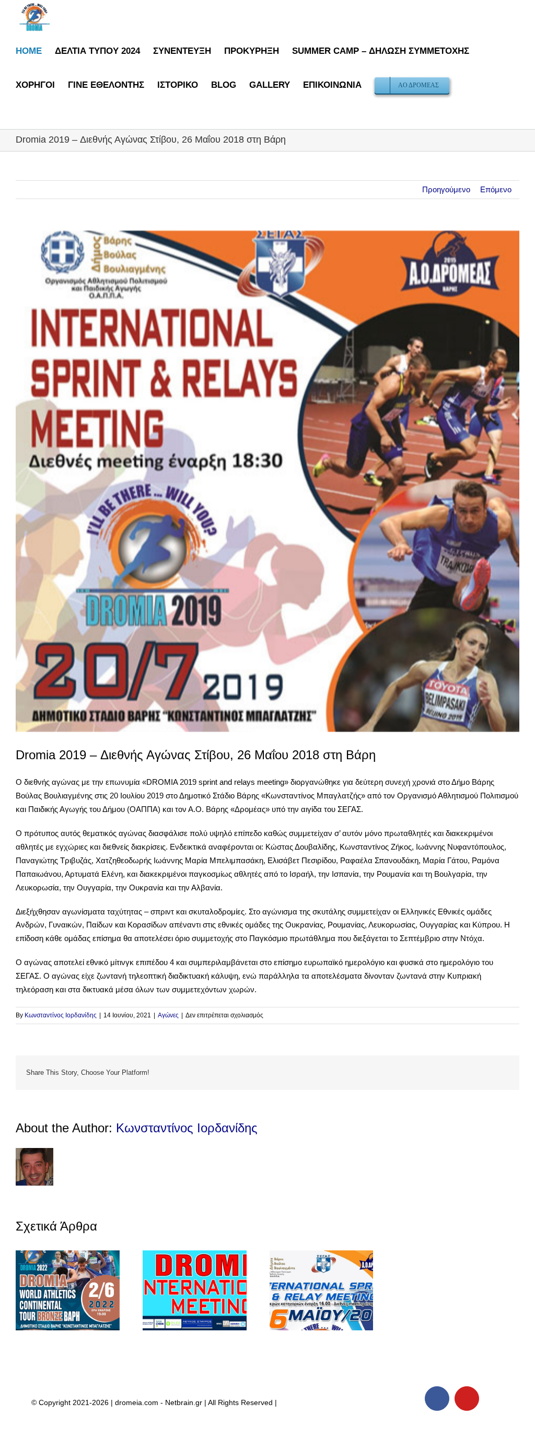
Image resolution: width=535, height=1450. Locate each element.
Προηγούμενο (446, 189)
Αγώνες (168, 1015)
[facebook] (437, 1398)
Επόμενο (495, 189)
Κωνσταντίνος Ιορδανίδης (61, 1015)
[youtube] (467, 1398)
